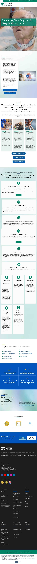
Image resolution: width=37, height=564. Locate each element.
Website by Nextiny (28, 552)
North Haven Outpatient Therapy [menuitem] (5, 539)
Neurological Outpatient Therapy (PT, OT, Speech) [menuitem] (17, 502)
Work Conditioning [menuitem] (16, 513)
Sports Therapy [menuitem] (15, 496)
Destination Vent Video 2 (7, 356)
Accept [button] (16, 561)
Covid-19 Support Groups (25, 354)
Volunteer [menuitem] (26, 504)
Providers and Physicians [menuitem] (29, 496)
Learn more (19, 195)
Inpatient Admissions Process (9, 90)
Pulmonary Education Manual (25, 351)
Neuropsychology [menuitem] (16, 503)
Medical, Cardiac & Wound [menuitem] (5, 503)
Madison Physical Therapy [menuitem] (5, 536)
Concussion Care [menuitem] (15, 508)
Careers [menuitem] (26, 503)
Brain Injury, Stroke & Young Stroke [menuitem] (4, 496)
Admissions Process (6, 350)
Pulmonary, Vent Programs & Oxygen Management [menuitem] (5, 506)
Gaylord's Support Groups (18, 161)
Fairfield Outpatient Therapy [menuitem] (4, 533)
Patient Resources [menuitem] (16, 534)
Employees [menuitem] (27, 508)
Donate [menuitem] (26, 506)
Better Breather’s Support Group (26, 353)
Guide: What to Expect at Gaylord (9, 353)
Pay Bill (7, 0)
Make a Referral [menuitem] (15, 531)
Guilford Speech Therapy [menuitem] (5, 535)
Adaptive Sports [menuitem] (28, 528)
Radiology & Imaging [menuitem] (16, 511)
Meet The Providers (24, 356)
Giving (27, 0)
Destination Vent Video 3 (7, 358)
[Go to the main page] (6, 4)
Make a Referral (21, 0)
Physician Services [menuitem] (16, 499)
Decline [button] (21, 561)
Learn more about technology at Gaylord (26, 405)
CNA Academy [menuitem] (27, 529)
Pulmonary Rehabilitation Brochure (26, 350)
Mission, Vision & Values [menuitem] (29, 500)
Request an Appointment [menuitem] (17, 532)
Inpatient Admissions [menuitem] (16, 528)
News (16, 0)
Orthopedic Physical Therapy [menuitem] (16, 494)
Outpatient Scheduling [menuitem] (17, 529)
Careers (11, 0)
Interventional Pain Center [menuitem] (17, 497)
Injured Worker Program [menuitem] (5, 507)
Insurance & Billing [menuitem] (16, 536)
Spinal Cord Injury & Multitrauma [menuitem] (4, 501)
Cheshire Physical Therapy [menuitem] (5, 528)
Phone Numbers (33, 0)
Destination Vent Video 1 (7, 354)
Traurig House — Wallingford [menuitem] (4, 542)
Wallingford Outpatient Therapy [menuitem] (5, 544)
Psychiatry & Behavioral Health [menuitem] (17, 506)
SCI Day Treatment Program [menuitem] (16, 515)
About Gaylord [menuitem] (27, 493)
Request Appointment (31, 438)
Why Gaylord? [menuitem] (27, 495)
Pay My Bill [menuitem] (15, 537)
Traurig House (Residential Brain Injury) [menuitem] (5, 498)
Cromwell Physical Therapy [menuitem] (4, 530)
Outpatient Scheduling (10, 92)
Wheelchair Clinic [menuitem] (16, 517)
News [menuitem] (26, 501)
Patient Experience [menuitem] (28, 498)
